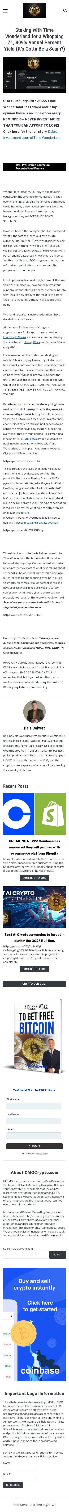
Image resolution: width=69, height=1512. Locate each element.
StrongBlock (32, 342)
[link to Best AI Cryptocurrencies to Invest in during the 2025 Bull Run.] (34, 907)
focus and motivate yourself (41, 522)
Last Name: (13, 1114)
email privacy (42, 1154)
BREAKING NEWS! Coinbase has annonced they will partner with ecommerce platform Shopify (34, 847)
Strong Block (28, 438)
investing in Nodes (14, 337)
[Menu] (5, 11)
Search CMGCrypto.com (18, 1248)
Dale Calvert (34, 728)
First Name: (13, 1099)
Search (57, 1254)
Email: (10, 1129)
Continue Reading (34, 877)
